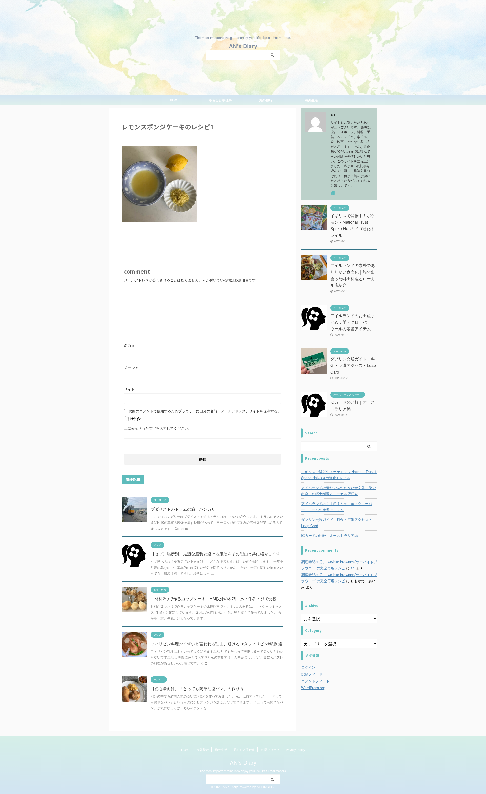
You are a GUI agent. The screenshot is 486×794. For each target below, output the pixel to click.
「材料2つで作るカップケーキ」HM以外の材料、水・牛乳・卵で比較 (214, 599)
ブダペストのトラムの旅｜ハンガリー (185, 509)
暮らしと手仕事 (220, 100)
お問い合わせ (270, 749)
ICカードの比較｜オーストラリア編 (329, 535)
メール (131, 367)
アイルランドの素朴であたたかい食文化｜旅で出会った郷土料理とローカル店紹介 (338, 490)
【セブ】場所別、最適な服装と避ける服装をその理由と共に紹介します (215, 554)
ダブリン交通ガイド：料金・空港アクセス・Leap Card (353, 365)
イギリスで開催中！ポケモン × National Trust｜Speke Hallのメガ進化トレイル (339, 474)
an (353, 567)
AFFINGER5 (266, 786)
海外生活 (311, 100)
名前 (129, 345)
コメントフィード (315, 680)
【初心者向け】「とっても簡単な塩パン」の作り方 (197, 688)
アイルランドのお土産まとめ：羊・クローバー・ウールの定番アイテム (352, 322)
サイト (129, 389)
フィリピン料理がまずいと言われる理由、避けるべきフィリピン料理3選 (216, 644)
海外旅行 (265, 100)
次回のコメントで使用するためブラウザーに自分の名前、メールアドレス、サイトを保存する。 (205, 410)
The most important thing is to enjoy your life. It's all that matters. (243, 771)
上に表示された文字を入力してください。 (157, 428)
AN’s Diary (243, 46)
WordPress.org (313, 687)
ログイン (308, 667)
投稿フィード (311, 673)
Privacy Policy (295, 749)
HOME (175, 100)
